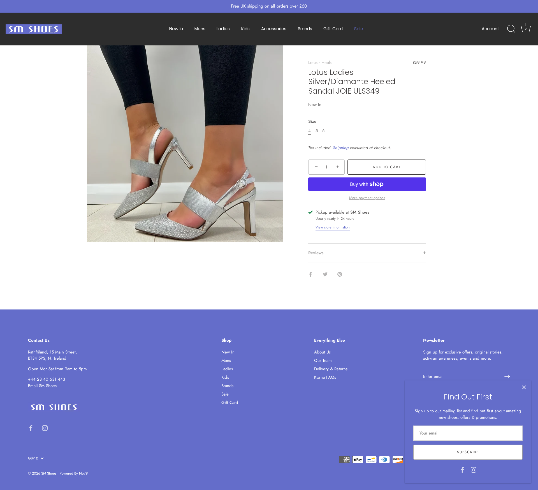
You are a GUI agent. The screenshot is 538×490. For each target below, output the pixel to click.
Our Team (323, 360)
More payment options (367, 197)
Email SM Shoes (42, 386)
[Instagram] (473, 469)
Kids (245, 29)
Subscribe (468, 452)
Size (312, 121)
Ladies (223, 29)
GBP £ (33, 458)
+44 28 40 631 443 (46, 379)
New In (176, 29)
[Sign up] (507, 376)
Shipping (341, 148)
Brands (305, 29)
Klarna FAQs (325, 377)
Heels (326, 62)
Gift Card (333, 29)
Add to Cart (387, 167)
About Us (322, 352)
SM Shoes (49, 473)
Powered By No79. (74, 473)
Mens (199, 29)
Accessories (273, 29)
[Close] (524, 387)
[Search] (511, 29)
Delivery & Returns (330, 369)
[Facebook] (462, 469)
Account (490, 29)
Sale (358, 29)
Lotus (312, 62)
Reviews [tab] (316, 253)
